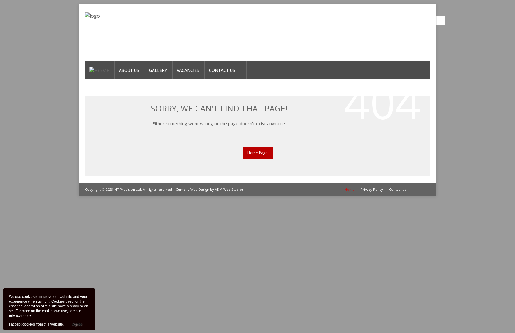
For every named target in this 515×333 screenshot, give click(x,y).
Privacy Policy (372, 189)
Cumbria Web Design (192, 189)
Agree (77, 324)
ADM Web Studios (229, 189)
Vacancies (188, 70)
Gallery (158, 70)
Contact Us (222, 70)
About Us (129, 70)
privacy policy (20, 316)
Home (350, 189)
